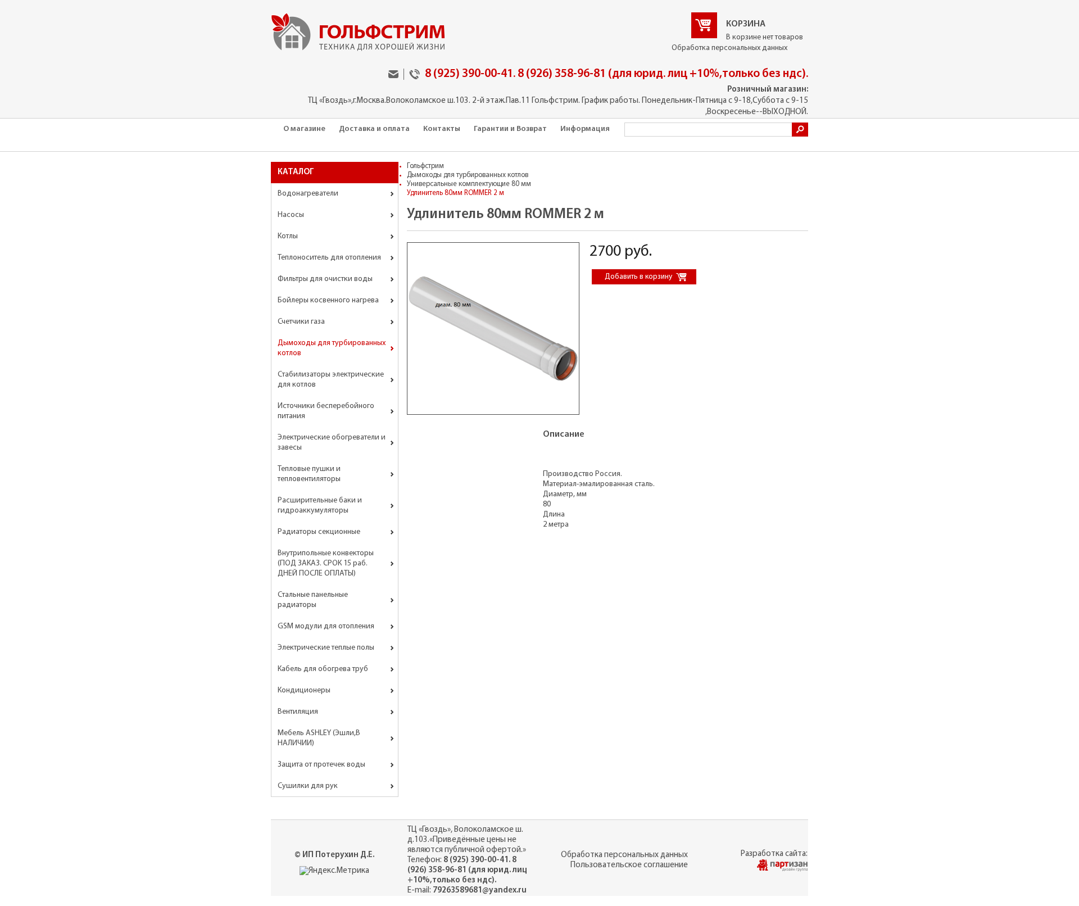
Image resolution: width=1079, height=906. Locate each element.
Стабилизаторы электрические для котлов (331, 379)
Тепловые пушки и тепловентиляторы (309, 474)
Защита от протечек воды (321, 764)
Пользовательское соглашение (629, 865)
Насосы (291, 215)
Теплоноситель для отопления (329, 257)
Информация (585, 129)
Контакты (441, 129)
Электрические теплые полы (326, 648)
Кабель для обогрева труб (323, 669)
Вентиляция (298, 712)
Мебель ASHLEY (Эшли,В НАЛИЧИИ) (319, 738)
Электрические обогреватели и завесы (332, 442)
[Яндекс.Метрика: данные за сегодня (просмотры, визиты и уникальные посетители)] (334, 871)
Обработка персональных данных (729, 48)
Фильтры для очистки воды (325, 279)
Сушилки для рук (308, 786)
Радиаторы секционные (319, 532)
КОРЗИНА (745, 24)
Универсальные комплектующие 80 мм (469, 184)
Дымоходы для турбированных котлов (332, 348)
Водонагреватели (308, 193)
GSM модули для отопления (326, 626)
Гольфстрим (425, 166)
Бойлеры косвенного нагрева (328, 300)
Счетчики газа (301, 322)
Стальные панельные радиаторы (313, 600)
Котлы (288, 236)
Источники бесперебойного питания (326, 411)
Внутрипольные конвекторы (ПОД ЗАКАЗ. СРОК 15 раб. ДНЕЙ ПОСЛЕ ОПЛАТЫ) (326, 563)
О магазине (304, 129)
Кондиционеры (304, 690)
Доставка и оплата (374, 129)
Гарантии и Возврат (510, 129)
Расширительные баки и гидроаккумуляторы (320, 505)
